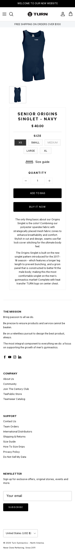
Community (10, 384)
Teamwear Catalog (14, 399)
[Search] (13, 14)
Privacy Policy (11, 452)
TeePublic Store (12, 394)
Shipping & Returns (14, 436)
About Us (8, 379)
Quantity (37, 172)
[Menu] (4, 14)
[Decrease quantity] (26, 181)
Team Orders (11, 426)
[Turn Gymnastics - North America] (38, 14)
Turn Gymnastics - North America (28, 543)
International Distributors (17, 431)
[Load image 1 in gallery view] (34, 55)
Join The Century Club (16, 389)
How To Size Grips (14, 446)
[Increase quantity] (49, 181)
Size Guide (9, 441)
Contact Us (9, 421)
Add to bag (37, 193)
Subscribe (15, 507)
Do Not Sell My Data (14, 457)
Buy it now (37, 206)
